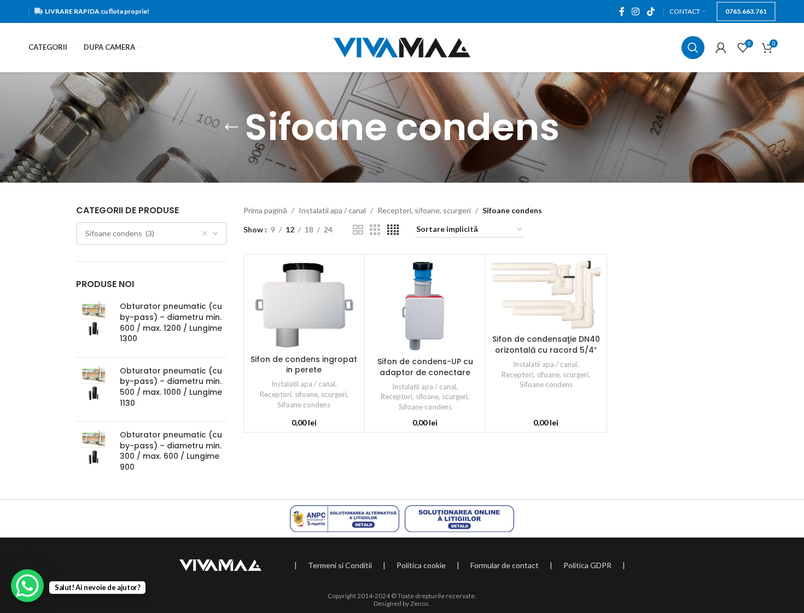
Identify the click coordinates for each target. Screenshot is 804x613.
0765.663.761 (746, 11)
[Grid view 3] (375, 230)
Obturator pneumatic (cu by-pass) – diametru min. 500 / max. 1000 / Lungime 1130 (171, 387)
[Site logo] (402, 46)
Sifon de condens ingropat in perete (303, 365)
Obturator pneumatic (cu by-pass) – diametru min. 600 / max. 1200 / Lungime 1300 (171, 322)
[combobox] (151, 233)
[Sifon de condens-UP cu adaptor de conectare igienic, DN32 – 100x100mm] (425, 306)
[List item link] (340, 565)
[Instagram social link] (635, 11)
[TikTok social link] (650, 11)
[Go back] (231, 127)
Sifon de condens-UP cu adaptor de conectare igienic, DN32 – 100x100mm (425, 372)
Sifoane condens (303, 404)
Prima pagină (265, 210)
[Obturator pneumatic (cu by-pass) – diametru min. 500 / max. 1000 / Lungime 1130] (94, 389)
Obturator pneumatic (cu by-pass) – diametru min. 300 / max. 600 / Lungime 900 (171, 451)
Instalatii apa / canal (332, 210)
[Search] (693, 48)
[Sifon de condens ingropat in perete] (304, 304)
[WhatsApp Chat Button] (27, 585)
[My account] (721, 48)
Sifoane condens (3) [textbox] (119, 233)
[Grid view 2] (358, 230)
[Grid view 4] (393, 230)
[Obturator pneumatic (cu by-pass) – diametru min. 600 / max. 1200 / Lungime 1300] (94, 324)
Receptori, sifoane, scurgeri (424, 210)
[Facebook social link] (621, 11)
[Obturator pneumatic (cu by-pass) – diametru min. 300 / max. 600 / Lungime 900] (94, 453)
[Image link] (220, 564)
